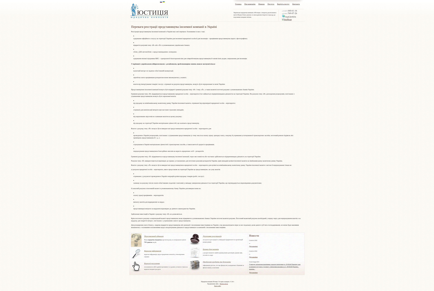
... (249, 243)
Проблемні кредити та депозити (217, 262)
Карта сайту (217, 286)
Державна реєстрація (212, 236)
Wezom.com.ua (224, 284)
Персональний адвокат (154, 236)
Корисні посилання (152, 263)
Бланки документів (211, 249)
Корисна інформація (152, 251)
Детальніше (253, 246)
